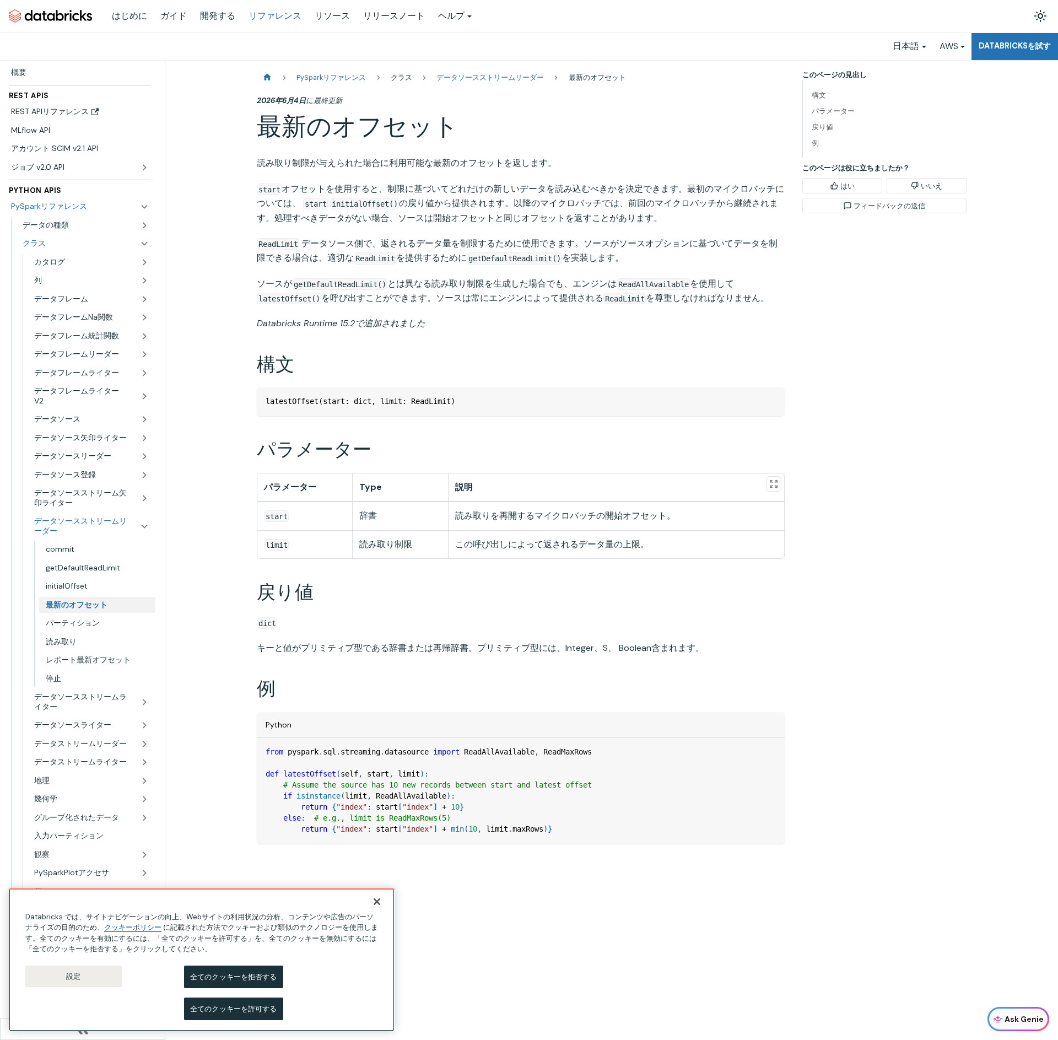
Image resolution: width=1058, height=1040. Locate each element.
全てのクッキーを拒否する (233, 977)
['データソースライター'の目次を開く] (144, 725)
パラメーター (833, 111)
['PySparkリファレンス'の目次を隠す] (144, 206)
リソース (332, 15)
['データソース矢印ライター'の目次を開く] (144, 438)
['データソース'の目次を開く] (144, 419)
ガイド (173, 15)
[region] (202, 959)
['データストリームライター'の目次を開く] (144, 762)
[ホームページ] (267, 77)
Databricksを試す (1015, 46)
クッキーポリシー (132, 927)
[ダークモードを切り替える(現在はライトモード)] (1040, 16)
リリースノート (394, 15)
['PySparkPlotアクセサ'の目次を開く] (144, 873)
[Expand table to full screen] (773, 484)
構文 (819, 95)
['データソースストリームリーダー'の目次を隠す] (144, 526)
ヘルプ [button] (451, 15)
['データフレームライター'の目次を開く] (144, 373)
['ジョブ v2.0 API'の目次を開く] (144, 167)
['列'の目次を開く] (144, 280)
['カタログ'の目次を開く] (144, 262)
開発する (217, 15)
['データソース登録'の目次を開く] (144, 475)
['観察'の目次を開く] (144, 855)
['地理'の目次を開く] (144, 781)
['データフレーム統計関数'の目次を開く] (144, 336)
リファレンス (275, 15)
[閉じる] (377, 902)
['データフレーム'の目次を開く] (144, 299)
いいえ (931, 186)
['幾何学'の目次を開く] (144, 799)
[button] (85, 243)
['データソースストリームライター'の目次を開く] (144, 702)
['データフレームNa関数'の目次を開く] (144, 317)
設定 (73, 976)
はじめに (129, 15)
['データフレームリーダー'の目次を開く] (144, 354)
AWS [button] (949, 46)
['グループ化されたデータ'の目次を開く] (144, 818)
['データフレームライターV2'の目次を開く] (144, 396)
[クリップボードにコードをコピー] (771, 401)
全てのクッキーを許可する (233, 1008)
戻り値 (822, 127)
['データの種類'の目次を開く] (144, 225)
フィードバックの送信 (889, 206)
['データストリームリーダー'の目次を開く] (144, 744)
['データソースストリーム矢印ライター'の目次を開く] (144, 498)
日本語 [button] (906, 46)
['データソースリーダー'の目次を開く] (144, 456)
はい (847, 186)
